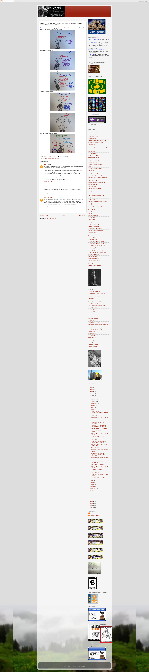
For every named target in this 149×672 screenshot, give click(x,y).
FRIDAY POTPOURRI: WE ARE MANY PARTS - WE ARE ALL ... (99, 442)
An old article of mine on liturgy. (96, 241)
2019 (91, 389)
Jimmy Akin (91, 326)
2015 (91, 491)
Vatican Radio (91, 209)
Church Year (91, 151)
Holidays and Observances (95, 228)
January (93, 488)
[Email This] (61, 156)
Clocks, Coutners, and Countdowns (97, 250)
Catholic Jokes (92, 190)
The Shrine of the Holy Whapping (96, 303)
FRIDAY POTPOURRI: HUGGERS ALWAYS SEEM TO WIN (99, 458)
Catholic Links (91, 217)
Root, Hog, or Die (48, 197)
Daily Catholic (91, 144)
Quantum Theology (93, 318)
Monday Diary (55, 158)
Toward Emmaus (92, 300)
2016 (91, 395)
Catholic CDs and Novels (94, 173)
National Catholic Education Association (98, 201)
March (93, 484)
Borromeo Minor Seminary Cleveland (97, 147)
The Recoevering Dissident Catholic (97, 305)
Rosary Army (91, 199)
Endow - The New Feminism (95, 164)
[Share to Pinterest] (67, 156)
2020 (91, 387)
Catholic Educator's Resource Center (97, 234)
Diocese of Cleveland (93, 237)
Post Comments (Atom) (52, 218)
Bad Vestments (92, 335)
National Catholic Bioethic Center (96, 221)
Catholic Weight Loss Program (95, 211)
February (93, 486)
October (93, 401)
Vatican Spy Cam (92, 263)
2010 (91, 501)
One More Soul (92, 186)
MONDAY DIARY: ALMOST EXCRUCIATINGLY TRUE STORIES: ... (98, 422)
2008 (91, 505)
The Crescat (91, 311)
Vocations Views (92, 295)
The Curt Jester (92, 309)
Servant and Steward (93, 314)
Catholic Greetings (93, 184)
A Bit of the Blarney (93, 346)
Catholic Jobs (91, 262)
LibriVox (90, 166)
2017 (91, 393)
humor (49, 158)
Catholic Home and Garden (95, 168)
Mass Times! (91, 219)
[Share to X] (64, 156)
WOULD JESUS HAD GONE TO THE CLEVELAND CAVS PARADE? (99, 430)
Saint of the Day (92, 159)
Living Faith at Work (93, 136)
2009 (91, 503)
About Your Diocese (93, 155)
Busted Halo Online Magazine (95, 160)
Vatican (90, 235)
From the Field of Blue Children (96, 329)
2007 (91, 507)
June (92, 409)
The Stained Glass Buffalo (94, 302)
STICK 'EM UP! (95, 447)
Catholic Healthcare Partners (95, 230)
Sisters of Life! (91, 249)
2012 (91, 497)
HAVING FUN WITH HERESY (98, 477)
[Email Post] (58, 156)
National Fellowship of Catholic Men (97, 140)
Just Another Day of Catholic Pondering (98, 324)
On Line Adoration (92, 162)
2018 (91, 391)
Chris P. (45, 164)
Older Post (81, 215)
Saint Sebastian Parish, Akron (95, 146)
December (94, 397)
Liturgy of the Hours (93, 203)
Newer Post (44, 215)
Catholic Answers (92, 256)
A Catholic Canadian (93, 344)
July (92, 407)
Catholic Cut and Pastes (94, 133)
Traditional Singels (92, 239)
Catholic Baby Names (93, 204)
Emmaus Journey (92, 138)
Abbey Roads (91, 342)
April (92, 482)
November (94, 399)
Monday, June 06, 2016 (49, 181)
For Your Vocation (92, 134)
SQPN (89, 197)
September (94, 403)
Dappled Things (92, 247)
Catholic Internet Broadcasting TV (96, 182)
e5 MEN (90, 213)
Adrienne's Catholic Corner (95, 339)
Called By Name (92, 333)
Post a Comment (46, 209)
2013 (91, 495)
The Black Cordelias (93, 313)
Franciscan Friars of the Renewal (96, 245)
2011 (91, 499)
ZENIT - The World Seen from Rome (97, 252)
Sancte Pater (91, 316)
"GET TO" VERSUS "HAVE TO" (98, 464)
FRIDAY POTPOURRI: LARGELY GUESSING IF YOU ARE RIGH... (99, 426)
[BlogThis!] (62, 156)
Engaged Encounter (93, 149)
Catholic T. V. (91, 170)
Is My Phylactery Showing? (95, 328)
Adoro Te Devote (92, 341)
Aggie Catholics (92, 337)
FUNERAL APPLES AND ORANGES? (97, 462)
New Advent (91, 193)
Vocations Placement (93, 172)
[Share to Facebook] (65, 156)
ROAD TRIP (94, 415)
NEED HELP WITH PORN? (95, 131)
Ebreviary (90, 192)
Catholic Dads (91, 331)
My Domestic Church (93, 322)
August (93, 405)
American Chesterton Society (95, 142)
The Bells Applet (92, 153)
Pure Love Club (92, 232)
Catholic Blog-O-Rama (93, 260)
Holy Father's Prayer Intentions (96, 175)
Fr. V (91, 513)
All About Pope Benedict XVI (95, 180)
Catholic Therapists (93, 215)
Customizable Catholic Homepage (96, 224)
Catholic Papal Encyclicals (94, 265)
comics (45, 158)
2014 (91, 493)
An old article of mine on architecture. (97, 243)
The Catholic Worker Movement (96, 195)
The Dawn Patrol (92, 307)
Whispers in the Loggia (94, 291)
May (92, 480)
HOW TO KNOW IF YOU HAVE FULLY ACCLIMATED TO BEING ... (99, 412)
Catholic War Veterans (93, 226)
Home (63, 215)
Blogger (83, 666)
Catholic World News (93, 254)
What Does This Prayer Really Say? (97, 293)
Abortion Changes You (93, 157)
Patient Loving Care (93, 320)
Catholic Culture (92, 223)
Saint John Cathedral (93, 258)
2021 (91, 385)
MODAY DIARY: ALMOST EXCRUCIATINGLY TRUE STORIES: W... (98, 471)
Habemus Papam (94, 515)
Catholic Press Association (94, 188)
